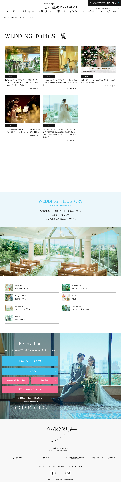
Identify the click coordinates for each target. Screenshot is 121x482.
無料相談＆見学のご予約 (16, 380)
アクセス (116, 8)
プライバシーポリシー (75, 466)
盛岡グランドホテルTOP (103, 8)
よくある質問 (17, 458)
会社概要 (61, 466)
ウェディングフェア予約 (30, 361)
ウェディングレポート (89, 11)
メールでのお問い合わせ (32, 389)
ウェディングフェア (12, 11)
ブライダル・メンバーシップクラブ (103, 458)
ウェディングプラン (30, 371)
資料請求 (44, 380)
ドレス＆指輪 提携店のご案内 (75, 458)
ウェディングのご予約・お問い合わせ (103, 3)
